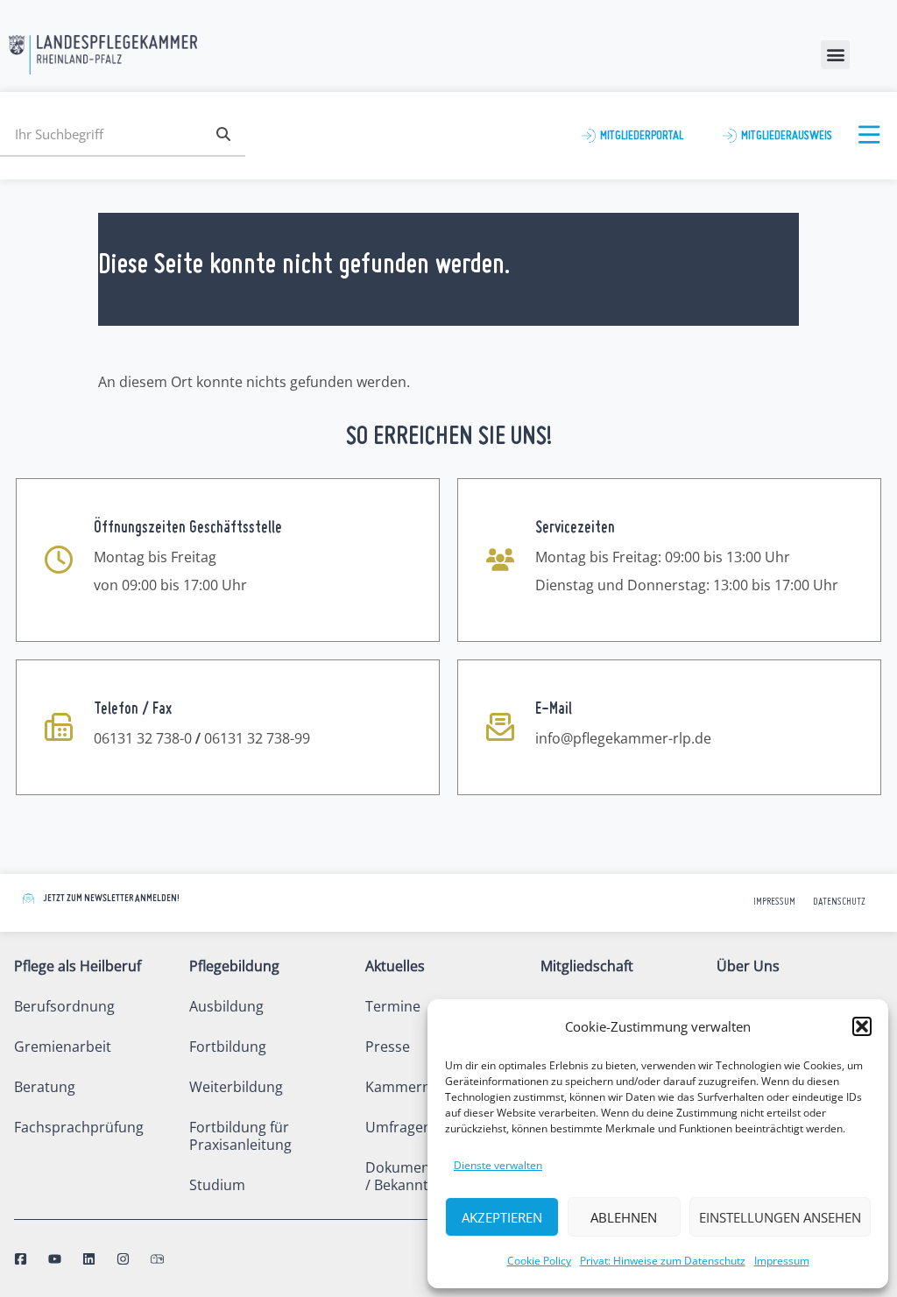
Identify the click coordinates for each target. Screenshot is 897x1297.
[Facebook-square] (20, 1258)
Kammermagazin (421, 1086)
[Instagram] (123, 1258)
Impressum (781, 1260)
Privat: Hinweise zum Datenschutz (662, 1260)
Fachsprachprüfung (79, 1127)
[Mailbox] (157, 1258)
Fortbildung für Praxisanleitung (240, 1135)
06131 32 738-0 (143, 738)
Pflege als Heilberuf (77, 966)
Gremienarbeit (62, 1046)
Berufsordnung (64, 1006)
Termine (392, 1006)
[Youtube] (54, 1258)
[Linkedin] (88, 1258)
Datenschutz (839, 902)
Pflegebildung (234, 966)
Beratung (44, 1086)
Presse (387, 1046)
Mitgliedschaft (586, 966)
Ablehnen (623, 1217)
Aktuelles (395, 966)
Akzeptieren (502, 1217)
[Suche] (223, 134)
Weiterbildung (236, 1086)
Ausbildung (226, 1006)
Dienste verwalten (498, 1165)
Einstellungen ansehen (780, 1217)
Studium (217, 1185)
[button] (862, 1026)
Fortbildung (227, 1046)
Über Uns (748, 966)
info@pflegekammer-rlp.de (623, 738)
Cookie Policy (539, 1260)
